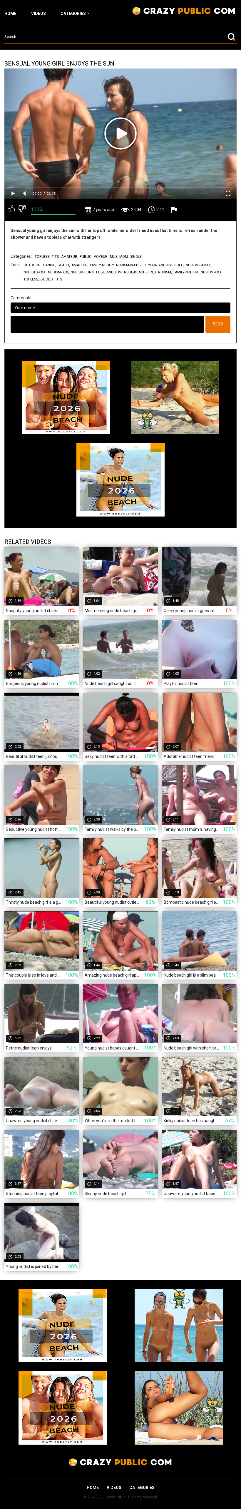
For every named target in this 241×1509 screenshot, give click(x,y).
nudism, (165, 272)
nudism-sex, (58, 272)
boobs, (47, 279)
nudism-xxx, (211, 272)
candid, (49, 265)
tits (58, 279)
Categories (73, 13)
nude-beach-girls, (140, 272)
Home (10, 13)
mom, (124, 257)
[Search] (232, 36)
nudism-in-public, (131, 265)
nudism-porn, (83, 272)
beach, (64, 265)
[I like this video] (11, 210)
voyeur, (101, 257)
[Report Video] (174, 210)
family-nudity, (102, 265)
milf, (114, 257)
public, (86, 257)
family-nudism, (186, 272)
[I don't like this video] (22, 210)
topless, (42, 257)
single (136, 257)
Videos (38, 13)
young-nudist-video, (166, 265)
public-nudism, (109, 272)
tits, (56, 257)
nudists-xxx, (35, 272)
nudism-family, (198, 265)
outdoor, (32, 265)
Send (218, 324)
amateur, (69, 257)
